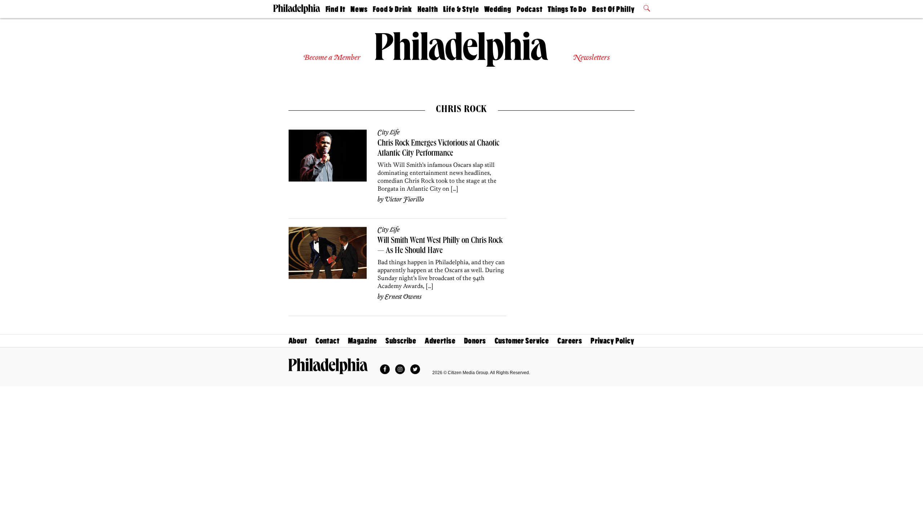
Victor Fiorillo (404, 200)
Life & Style (461, 9)
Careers (569, 340)
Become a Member (332, 57)
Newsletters (591, 57)
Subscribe (400, 340)
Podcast (530, 9)
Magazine (362, 340)
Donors (475, 340)
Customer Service (522, 340)
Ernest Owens (403, 297)
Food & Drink (392, 9)
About (297, 340)
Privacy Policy (612, 340)
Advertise (440, 340)
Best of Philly (613, 9)
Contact (327, 340)
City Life (388, 133)
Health (428, 9)
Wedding (497, 9)
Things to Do (567, 9)
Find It (335, 9)
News (358, 9)
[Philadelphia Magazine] (328, 366)
